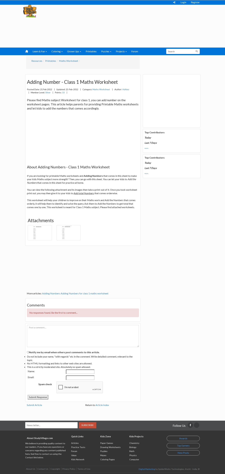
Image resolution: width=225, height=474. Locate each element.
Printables (91, 51)
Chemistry (134, 443)
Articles (75, 443)
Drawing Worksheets (110, 447)
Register (195, 2)
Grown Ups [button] (73, 51)
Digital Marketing (147, 469)
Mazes (103, 455)
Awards (183, 438)
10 (63, 92)
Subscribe (87, 425)
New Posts (183, 452)
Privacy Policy (68, 469)
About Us (30, 469)
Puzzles (103, 451)
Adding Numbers (51, 293)
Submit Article (34, 405)
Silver (48, 92)
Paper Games (106, 443)
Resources (36, 60)
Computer (134, 459)
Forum (134, 51)
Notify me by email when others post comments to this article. (64, 352)
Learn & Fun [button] (39, 51)
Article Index (102, 405)
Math (131, 451)
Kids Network (77, 459)
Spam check (45, 384)
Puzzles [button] (105, 51)
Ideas (74, 455)
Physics (133, 455)
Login (183, 2)
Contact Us (42, 469)
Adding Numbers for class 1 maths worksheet (84, 293)
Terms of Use (83, 469)
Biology (132, 447)
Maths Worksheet (68, 60)
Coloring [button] (56, 51)
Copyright (55, 469)
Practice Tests (78, 447)
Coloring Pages (107, 459)
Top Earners (183, 445)
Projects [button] (120, 51)
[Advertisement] (106, 26)
